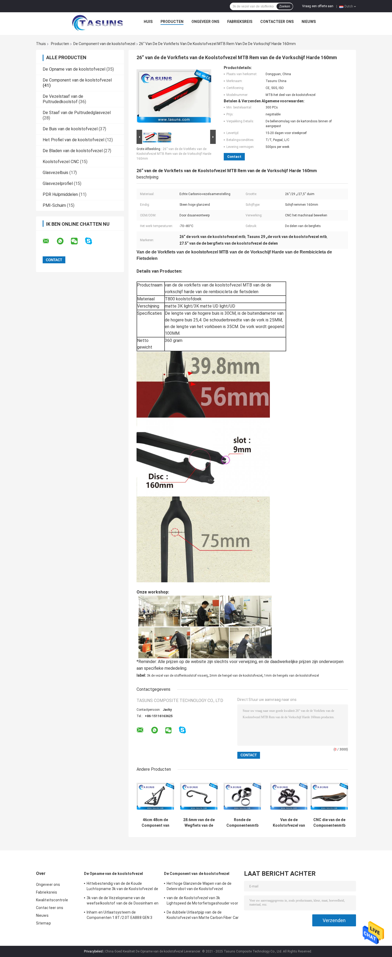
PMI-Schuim (54, 205)
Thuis (41, 44)
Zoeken (284, 6)
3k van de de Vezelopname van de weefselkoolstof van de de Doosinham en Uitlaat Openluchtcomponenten (122, 901)
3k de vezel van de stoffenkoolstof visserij (177, 675)
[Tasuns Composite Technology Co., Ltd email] (49, 241)
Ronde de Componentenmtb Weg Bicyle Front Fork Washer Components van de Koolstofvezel (242, 823)
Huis (148, 21)
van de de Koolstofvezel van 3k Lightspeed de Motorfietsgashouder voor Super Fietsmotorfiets (202, 901)
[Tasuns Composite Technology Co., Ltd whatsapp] (63, 241)
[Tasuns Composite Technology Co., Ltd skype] (92, 241)
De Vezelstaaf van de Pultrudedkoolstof (63, 99)
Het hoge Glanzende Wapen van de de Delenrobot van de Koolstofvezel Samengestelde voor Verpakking (199, 887)
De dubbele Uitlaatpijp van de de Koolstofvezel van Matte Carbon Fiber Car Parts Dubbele (203, 915)
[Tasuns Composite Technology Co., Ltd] (97, 23)
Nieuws (309, 21)
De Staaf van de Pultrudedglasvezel (77, 112)
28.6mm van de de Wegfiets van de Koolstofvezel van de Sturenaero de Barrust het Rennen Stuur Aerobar (199, 823)
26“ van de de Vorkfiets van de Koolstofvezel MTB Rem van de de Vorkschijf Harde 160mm (174, 153)
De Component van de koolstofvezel (104, 44)
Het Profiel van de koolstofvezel (73, 139)
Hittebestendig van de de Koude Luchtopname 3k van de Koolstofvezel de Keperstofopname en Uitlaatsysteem (122, 887)
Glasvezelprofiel (58, 183)
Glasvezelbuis (55, 172)
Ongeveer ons (205, 21)
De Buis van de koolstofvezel (70, 128)
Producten (172, 21)
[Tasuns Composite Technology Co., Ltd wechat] (77, 241)
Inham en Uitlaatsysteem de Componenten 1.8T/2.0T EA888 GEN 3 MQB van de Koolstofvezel (119, 915)
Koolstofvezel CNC (61, 161)
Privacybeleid (93, 951)
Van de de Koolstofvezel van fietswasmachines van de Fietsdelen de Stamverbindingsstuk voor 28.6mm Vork (289, 823)
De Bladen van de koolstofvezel (73, 150)
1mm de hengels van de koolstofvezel (291, 675)
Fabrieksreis (239, 21)
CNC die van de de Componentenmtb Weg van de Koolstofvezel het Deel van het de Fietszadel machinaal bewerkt (329, 823)
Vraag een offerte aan (317, 6)
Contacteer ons (277, 21)
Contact (234, 157)
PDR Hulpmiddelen (60, 194)
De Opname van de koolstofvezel (74, 69)
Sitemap (43, 923)
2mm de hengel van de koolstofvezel (235, 675)
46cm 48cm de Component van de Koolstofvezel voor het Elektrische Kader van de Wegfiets (155, 823)
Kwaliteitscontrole (52, 900)
